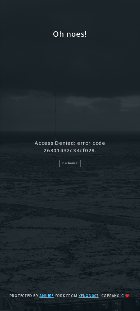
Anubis (46, 295)
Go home (69, 163)
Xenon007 (88, 295)
